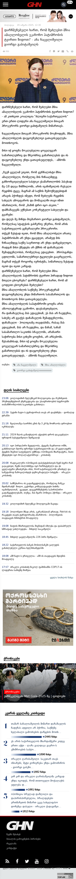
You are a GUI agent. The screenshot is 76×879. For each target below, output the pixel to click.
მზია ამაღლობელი (54, 365)
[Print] (72, 51)
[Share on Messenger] (54, 51)
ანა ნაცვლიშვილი (25, 365)
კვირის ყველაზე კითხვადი (25, 713)
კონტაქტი (11, 848)
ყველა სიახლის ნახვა (61, 577)
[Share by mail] (63, 51)
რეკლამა (11, 843)
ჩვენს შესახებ (13, 834)
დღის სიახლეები (16, 390)
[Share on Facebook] (49, 51)
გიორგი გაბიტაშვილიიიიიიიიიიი (33, 370)
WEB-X (58, 868)
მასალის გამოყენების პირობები (23, 839)
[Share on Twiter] (58, 51)
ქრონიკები (12, 658)
